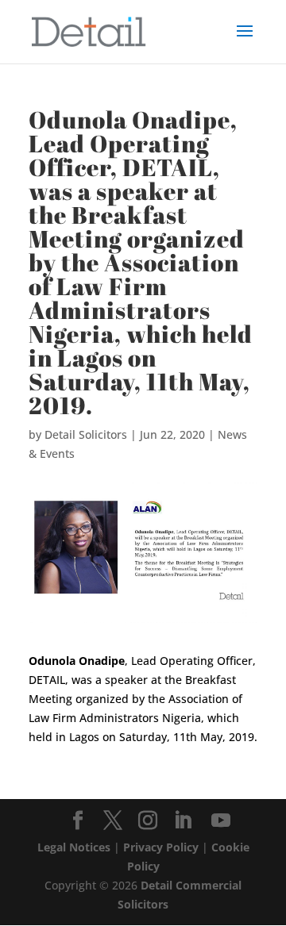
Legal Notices (73, 847)
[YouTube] (220, 821)
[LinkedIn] (182, 821)
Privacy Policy (161, 847)
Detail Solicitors (85, 434)
